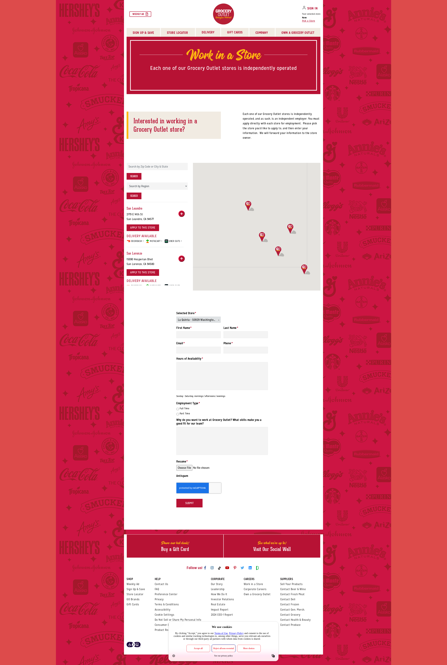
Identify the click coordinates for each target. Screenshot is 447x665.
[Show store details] (181, 214)
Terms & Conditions (167, 604)
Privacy (159, 599)
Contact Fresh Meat (292, 594)
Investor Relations (222, 599)
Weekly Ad (138, 14)
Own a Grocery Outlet (257, 594)
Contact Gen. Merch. (292, 609)
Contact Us (161, 584)
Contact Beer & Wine (293, 589)
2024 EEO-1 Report (222, 615)
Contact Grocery (290, 615)
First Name (184, 328)
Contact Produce (290, 625)
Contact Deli (287, 599)
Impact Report (220, 609)
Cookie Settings (164, 615)
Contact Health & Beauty (295, 620)
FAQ (157, 589)
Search (134, 176)
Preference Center (166, 594)
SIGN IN (312, 8)
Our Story (217, 584)
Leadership (218, 589)
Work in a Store (253, 584)
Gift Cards (235, 32)
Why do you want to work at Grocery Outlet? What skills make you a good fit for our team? (219, 421)
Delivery (208, 32)
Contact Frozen (289, 604)
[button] (279, 251)
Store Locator (135, 594)
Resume (182, 461)
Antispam (182, 476)
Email (180, 343)
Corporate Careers (255, 589)
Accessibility (163, 609)
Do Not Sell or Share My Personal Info (178, 620)
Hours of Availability (189, 358)
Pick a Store (308, 20)
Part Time (185, 413)
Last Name (231, 328)
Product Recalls (164, 630)
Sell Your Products (291, 584)
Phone (228, 343)
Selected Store (186, 313)
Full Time (184, 408)
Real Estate (218, 604)
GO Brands (133, 599)
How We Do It (219, 594)
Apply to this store (142, 227)
